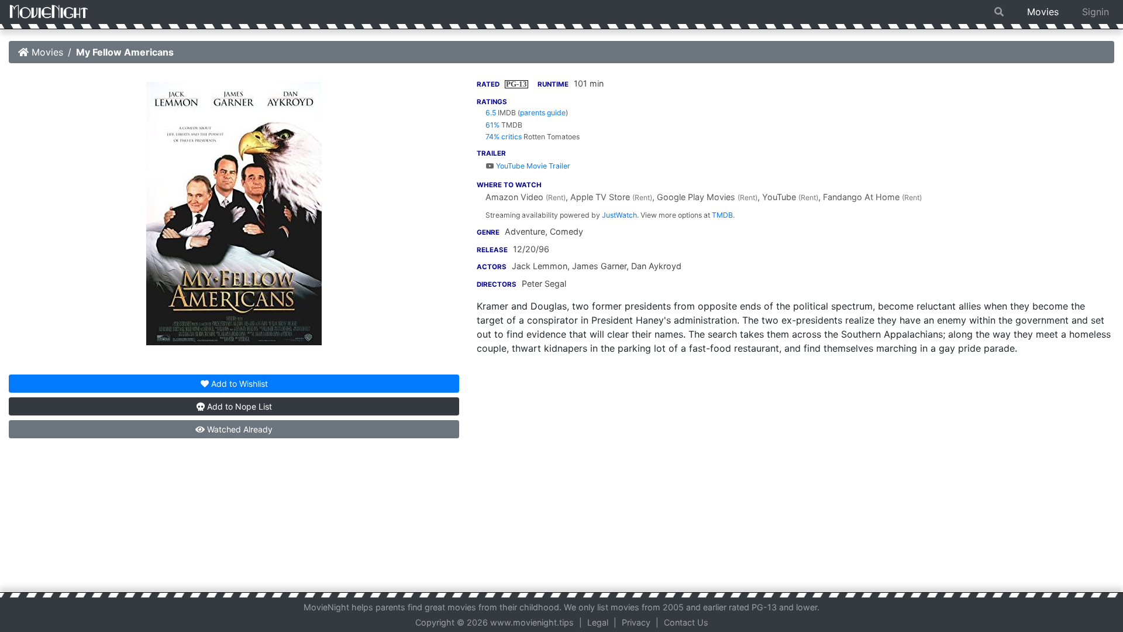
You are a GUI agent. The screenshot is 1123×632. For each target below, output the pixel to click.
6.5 (490, 112)
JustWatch (619, 215)
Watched (239, 429)
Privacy (636, 622)
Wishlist (239, 384)
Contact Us (686, 622)
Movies (1043, 12)
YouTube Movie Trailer (532, 166)
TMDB (722, 215)
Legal (597, 622)
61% (492, 125)
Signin (1095, 12)
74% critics (503, 136)
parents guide (543, 112)
